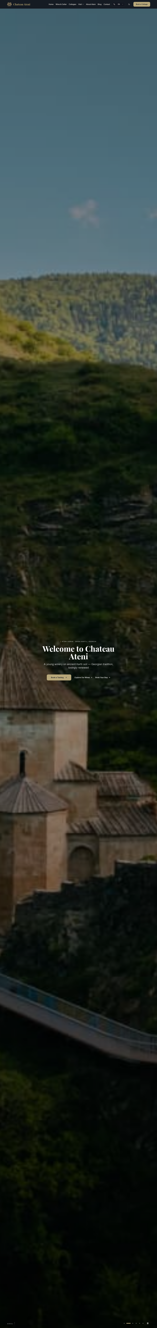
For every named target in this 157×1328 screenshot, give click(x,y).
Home (51, 4)
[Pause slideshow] (148, 1323)
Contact (107, 4)
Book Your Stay (101, 677)
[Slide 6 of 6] (143, 1323)
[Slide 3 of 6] (131, 1323)
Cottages (72, 4)
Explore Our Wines (82, 677)
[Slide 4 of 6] (135, 1323)
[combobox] (118, 4)
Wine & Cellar (61, 4)
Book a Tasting (57, 677)
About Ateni (91, 4)
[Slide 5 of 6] (139, 1323)
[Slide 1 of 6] (124, 1323)
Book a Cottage (142, 4)
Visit (80, 4)
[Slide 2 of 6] (127, 1323)
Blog (99, 4)
